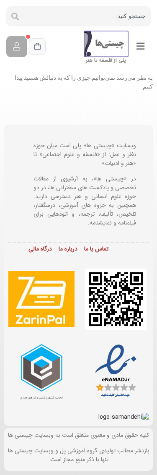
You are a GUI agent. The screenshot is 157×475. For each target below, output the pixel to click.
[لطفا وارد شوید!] (16, 46)
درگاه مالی (40, 248)
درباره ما (68, 248)
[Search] (15, 16)
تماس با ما (96, 248)
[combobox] (87, 16)
